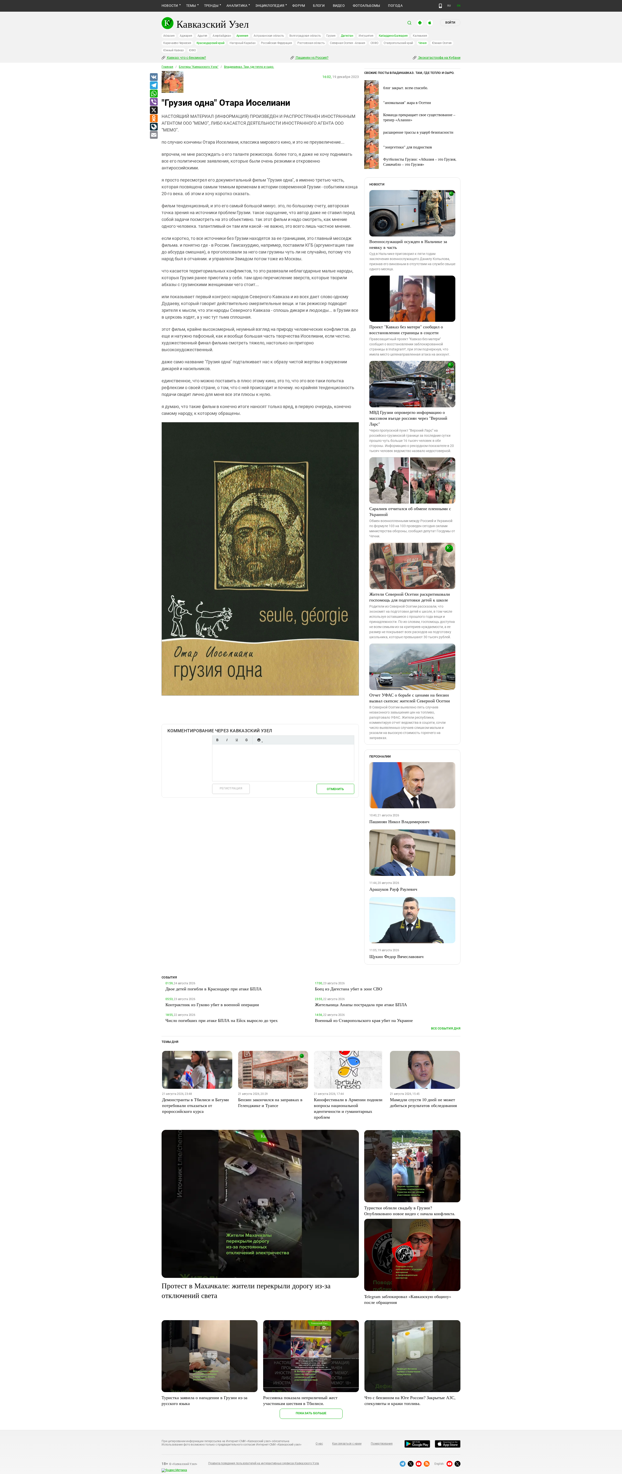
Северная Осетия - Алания (347, 43)
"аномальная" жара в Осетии (407, 102)
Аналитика (236, 6)
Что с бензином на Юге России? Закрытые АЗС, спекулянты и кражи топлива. (410, 1400)
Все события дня (445, 1028)
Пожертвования (382, 1443)
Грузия (331, 35)
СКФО (374, 43)
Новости (170, 6)
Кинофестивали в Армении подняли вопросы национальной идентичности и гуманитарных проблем (348, 1108)
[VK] (153, 77)
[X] (153, 110)
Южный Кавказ (173, 50)
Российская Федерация (276, 43)
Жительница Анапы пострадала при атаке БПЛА (361, 1004)
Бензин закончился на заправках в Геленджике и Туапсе (270, 1102)
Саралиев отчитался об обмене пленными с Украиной (410, 511)
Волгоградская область (305, 35)
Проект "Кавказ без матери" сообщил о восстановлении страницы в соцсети (406, 329)
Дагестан (347, 35)
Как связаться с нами (346, 1443)
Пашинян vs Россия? (311, 58)
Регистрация (231, 788)
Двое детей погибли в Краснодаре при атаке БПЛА (213, 989)
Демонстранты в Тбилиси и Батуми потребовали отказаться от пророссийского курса (195, 1105)
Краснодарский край (211, 43)
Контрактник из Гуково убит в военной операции (212, 1004)
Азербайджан (222, 35)
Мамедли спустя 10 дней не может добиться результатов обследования (423, 1102)
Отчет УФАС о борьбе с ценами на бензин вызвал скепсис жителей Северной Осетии (409, 698)
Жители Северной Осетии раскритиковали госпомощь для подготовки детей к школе (409, 597)
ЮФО (192, 50)
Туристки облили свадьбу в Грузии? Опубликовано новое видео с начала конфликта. (409, 1210)
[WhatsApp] (153, 94)
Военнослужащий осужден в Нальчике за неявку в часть (408, 244)
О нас (319, 1443)
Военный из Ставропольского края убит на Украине (364, 1020)
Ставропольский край (398, 43)
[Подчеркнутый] (237, 740)
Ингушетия (366, 35)
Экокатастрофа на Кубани (438, 58)
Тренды (211, 6)
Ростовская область (311, 43)
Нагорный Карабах (242, 43)
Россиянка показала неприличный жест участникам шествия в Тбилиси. (300, 1400)
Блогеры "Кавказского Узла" (198, 67)
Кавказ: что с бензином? (186, 58)
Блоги (319, 6)
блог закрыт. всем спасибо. (405, 87)
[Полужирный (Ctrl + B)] (217, 740)
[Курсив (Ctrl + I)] (227, 740)
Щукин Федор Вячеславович (396, 956)
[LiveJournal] (153, 127)
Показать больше (311, 1413)
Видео (339, 6)
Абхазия (168, 35)
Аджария (186, 35)
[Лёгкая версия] (440, 6)
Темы (191, 6)
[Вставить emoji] (259, 740)
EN (458, 5)
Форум (298, 6)
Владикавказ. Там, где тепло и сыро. (249, 67)
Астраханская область (269, 35)
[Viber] (153, 102)
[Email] (153, 135)
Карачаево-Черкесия (177, 43)
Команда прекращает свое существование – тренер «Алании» (419, 117)
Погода (395, 6)
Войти (450, 22)
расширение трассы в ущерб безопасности (418, 132)
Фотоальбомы (366, 6)
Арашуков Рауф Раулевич (393, 889)
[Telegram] (153, 85)
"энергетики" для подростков (407, 146)
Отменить (335, 789)
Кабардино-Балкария (393, 35)
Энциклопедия (269, 6)
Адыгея (202, 35)
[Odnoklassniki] (153, 118)
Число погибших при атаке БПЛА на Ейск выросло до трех (221, 1020)
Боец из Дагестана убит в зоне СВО (348, 989)
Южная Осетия (442, 43)
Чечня (422, 43)
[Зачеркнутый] (246, 740)
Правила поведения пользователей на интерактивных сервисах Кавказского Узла (263, 1463)
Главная (167, 67)
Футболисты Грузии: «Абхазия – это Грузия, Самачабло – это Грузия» (419, 162)
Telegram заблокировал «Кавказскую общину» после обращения (407, 1299)
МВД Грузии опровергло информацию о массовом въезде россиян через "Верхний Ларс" (408, 418)
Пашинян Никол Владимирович (399, 821)
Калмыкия (420, 35)
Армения (242, 35)
